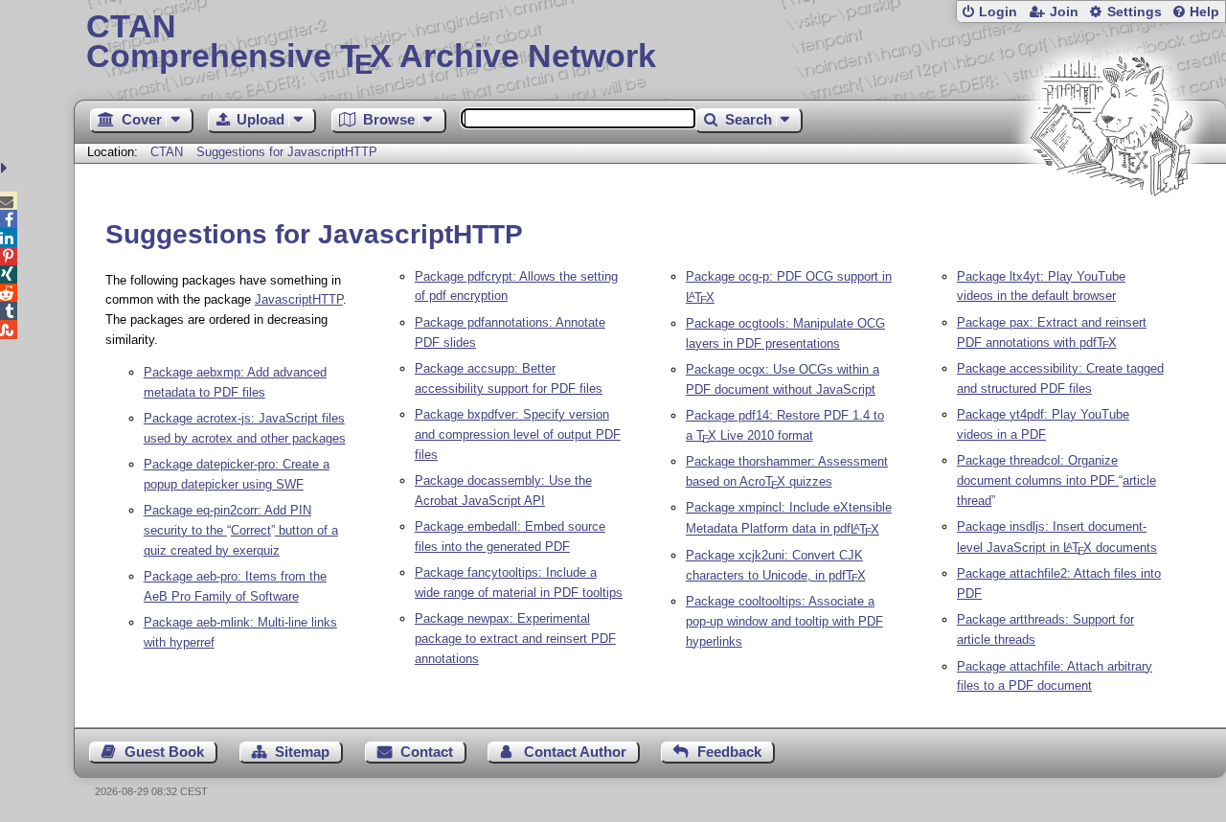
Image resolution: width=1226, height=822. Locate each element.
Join (1064, 12)
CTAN (166, 152)
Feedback (729, 751)
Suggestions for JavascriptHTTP (286, 152)
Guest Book (164, 751)
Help (1204, 12)
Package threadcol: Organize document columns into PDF (1056, 480)
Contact (426, 751)
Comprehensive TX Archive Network (371, 43)
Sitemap (302, 751)
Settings (1134, 12)
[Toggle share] (6, 168)
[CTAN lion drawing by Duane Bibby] (1111, 232)
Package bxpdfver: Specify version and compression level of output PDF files (518, 434)
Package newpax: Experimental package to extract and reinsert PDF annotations (515, 638)
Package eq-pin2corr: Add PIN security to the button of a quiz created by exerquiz (241, 530)
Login (998, 12)
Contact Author (575, 751)
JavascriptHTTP (299, 299)
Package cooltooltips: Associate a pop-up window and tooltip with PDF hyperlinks (784, 621)
